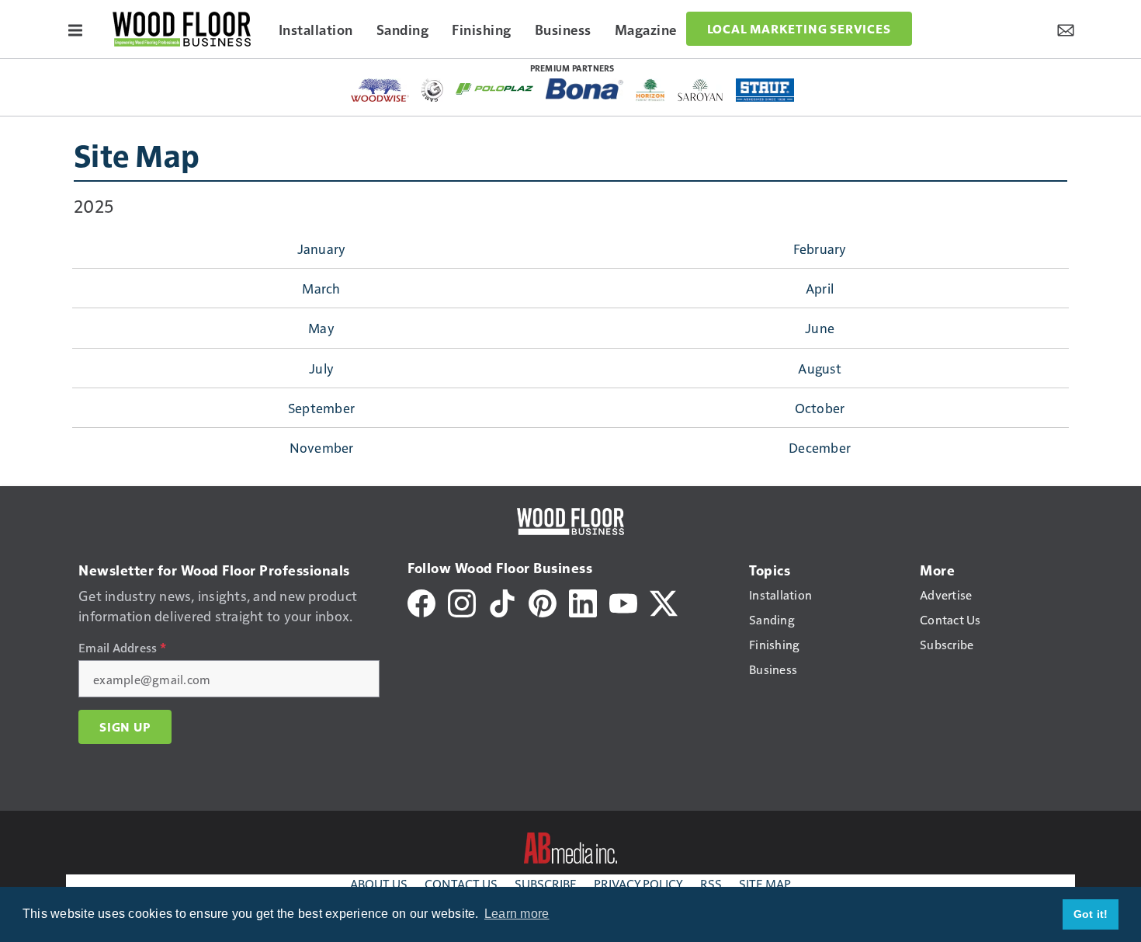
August (819, 368)
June (819, 327)
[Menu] (75, 29)
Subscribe (546, 883)
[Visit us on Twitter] (664, 601)
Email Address (122, 647)
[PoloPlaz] (494, 87)
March (321, 288)
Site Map (136, 154)
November (322, 447)
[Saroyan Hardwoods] (700, 90)
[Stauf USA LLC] (765, 90)
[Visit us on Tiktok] (502, 601)
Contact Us (461, 883)
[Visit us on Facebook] (421, 601)
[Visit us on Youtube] (623, 601)
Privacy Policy (638, 883)
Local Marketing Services (799, 28)
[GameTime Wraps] (432, 90)
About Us (379, 883)
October (820, 407)
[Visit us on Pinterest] (543, 601)
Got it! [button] (1090, 914)
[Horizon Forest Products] (651, 90)
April (820, 288)
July (321, 368)
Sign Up (125, 727)
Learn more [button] (517, 913)
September (321, 407)
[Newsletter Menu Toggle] (1065, 29)
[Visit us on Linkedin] (583, 601)
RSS (711, 883)
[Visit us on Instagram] (462, 601)
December (820, 447)
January (321, 248)
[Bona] (584, 88)
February (820, 248)
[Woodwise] (380, 90)
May (321, 327)
